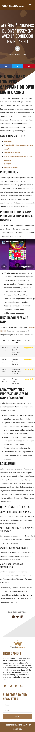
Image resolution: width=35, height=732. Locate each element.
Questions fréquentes (11, 167)
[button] (30, 5)
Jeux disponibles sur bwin (12, 152)
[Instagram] (21, 686)
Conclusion (7, 163)
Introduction (8, 141)
